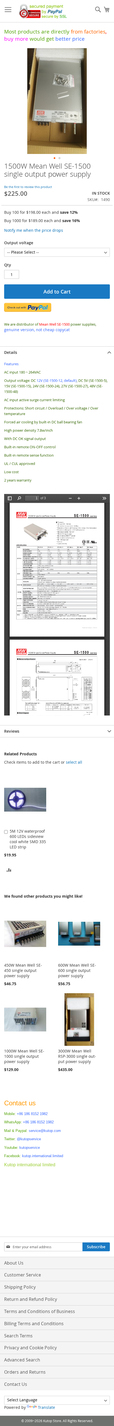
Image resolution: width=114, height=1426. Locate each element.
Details (10, 352)
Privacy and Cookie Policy (30, 1348)
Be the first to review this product (28, 187)
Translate (46, 1407)
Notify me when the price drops (33, 230)
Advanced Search (22, 1360)
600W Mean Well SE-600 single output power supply (77, 970)
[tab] (57, 352)
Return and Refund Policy (30, 1299)
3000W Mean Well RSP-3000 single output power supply (77, 1056)
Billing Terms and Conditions (34, 1324)
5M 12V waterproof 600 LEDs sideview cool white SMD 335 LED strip (28, 839)
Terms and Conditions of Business (39, 1311)
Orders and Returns (25, 1372)
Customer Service (22, 1275)
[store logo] (41, 11)
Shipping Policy (20, 1287)
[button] (54, 158)
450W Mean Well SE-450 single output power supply (23, 970)
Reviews (11, 731)
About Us (14, 1263)
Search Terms (18, 1336)
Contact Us (15, 1384)
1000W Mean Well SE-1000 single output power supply (24, 1056)
